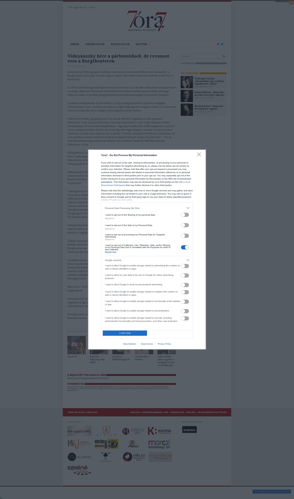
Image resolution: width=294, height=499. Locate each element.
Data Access (147, 344)
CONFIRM (125, 333)
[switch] (185, 215)
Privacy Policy (164, 344)
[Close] (200, 155)
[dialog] (147, 249)
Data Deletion (129, 344)
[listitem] (147, 208)
